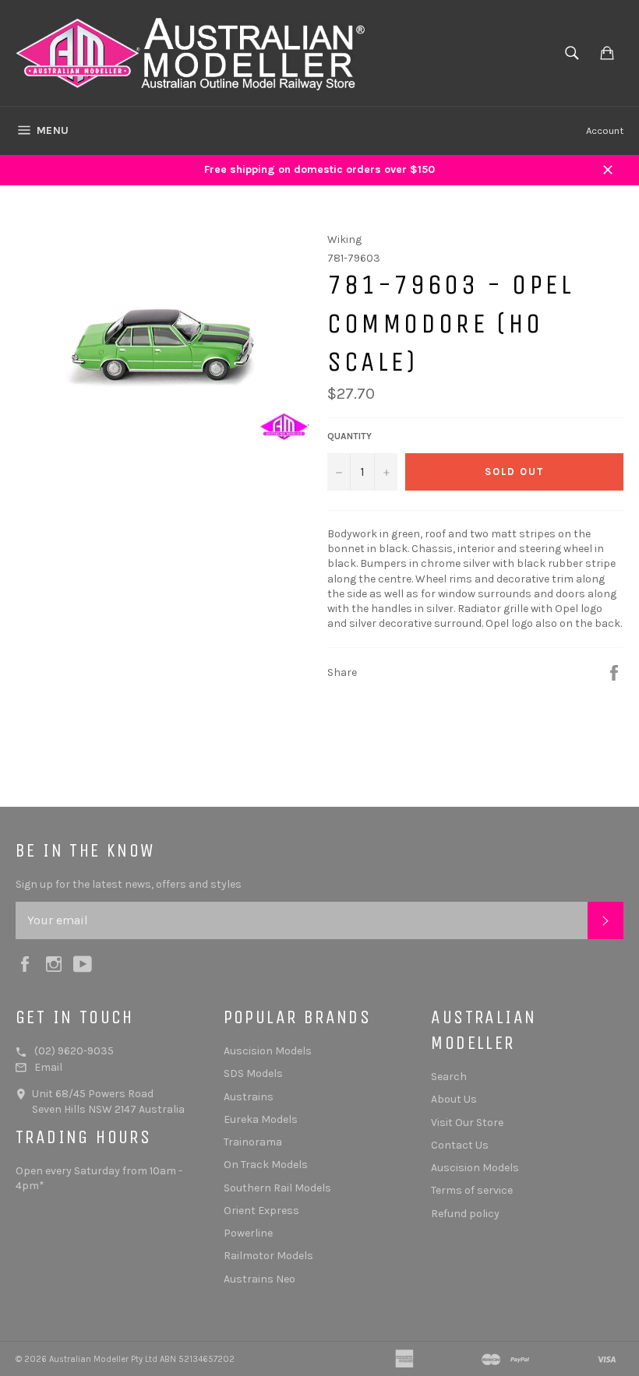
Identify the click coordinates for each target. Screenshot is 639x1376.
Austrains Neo (259, 1279)
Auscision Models (268, 1051)
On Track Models (266, 1164)
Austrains (249, 1096)
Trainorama (253, 1142)
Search (449, 1076)
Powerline (248, 1233)
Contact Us (460, 1145)
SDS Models (253, 1073)
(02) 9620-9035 (74, 1051)
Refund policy (465, 1213)
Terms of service (472, 1190)
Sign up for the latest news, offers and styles (129, 884)
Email (48, 1067)
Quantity (349, 436)
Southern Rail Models (277, 1188)
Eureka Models (261, 1119)
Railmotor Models (268, 1255)
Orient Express (261, 1210)
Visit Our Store (467, 1122)
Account (604, 130)
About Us (454, 1099)
